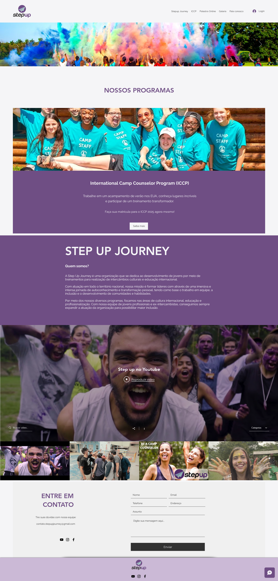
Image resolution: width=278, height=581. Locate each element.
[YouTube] (62, 540)
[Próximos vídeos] (274, 461)
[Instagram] (67, 540)
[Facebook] (73, 540)
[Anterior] (17, 44)
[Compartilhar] (135, 428)
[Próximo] (260, 44)
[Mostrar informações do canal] (142, 428)
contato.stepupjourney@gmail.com (55, 523)
